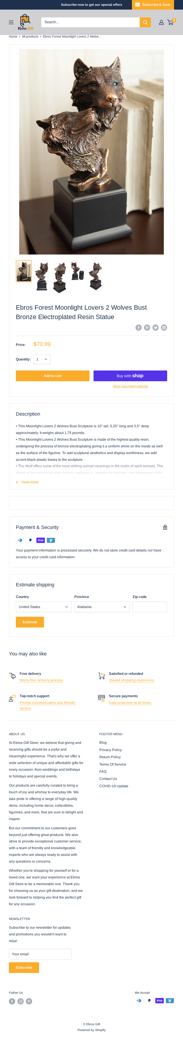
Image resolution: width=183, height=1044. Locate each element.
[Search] (145, 22)
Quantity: (23, 359)
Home (13, 36)
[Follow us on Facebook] (12, 1001)
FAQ (102, 771)
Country (22, 597)
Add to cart (53, 376)
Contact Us (108, 779)
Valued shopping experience (132, 680)
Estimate (30, 622)
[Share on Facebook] (138, 327)
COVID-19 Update (113, 786)
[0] (170, 22)
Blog (103, 742)
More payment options (130, 386)
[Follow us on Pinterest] (29, 1001)
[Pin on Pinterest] (147, 327)
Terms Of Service (112, 764)
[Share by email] (164, 327)
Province (81, 597)
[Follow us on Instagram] (20, 1001)
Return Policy (110, 757)
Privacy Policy (110, 750)
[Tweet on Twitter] (155, 327)
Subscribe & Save (156, 4)
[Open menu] (11, 22)
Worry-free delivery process (41, 680)
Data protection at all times (131, 703)
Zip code (140, 597)
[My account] (161, 22)
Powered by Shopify (91, 1030)
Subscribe (24, 967)
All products (30, 36)
